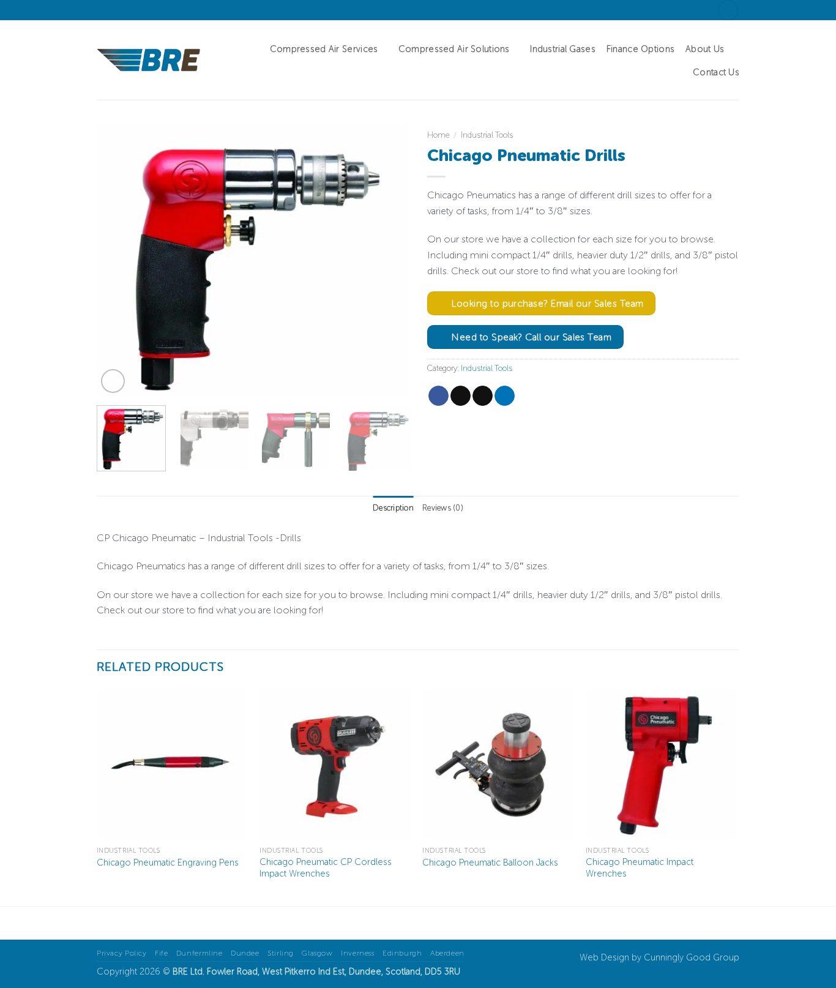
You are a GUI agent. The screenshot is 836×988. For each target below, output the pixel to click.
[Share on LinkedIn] (505, 396)
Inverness (358, 952)
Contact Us (716, 72)
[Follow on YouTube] (137, 10)
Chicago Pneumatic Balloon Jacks (490, 862)
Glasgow (317, 952)
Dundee (245, 952)
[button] (113, 381)
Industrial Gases (562, 48)
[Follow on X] (102, 10)
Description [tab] (393, 507)
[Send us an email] (114, 10)
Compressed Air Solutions (454, 48)
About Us (704, 48)
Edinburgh (402, 952)
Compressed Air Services (324, 48)
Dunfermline (199, 952)
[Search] (728, 10)
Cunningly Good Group (691, 957)
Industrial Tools (487, 135)
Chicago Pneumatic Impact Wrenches (639, 867)
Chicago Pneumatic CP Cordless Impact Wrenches (325, 867)
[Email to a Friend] (482, 396)
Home (438, 135)
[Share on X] (460, 396)
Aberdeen (447, 952)
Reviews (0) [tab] (442, 507)
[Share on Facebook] (438, 396)
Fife (161, 952)
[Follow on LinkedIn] (126, 10)
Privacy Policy (122, 952)
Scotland (403, 971)
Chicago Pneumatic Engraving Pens (168, 862)
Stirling (280, 952)
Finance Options (640, 48)
